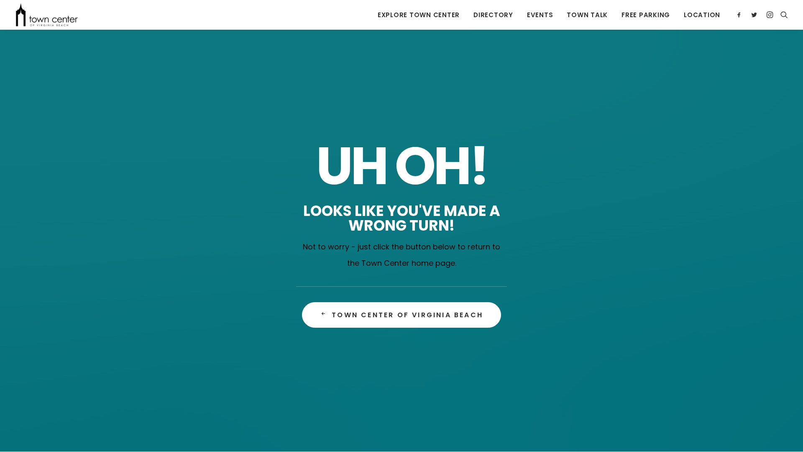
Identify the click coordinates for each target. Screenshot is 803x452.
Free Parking (645, 14)
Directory (493, 14)
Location (702, 14)
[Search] (782, 14)
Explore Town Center (419, 14)
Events (540, 14)
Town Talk (587, 14)
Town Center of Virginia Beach (407, 315)
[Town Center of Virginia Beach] (47, 14)
